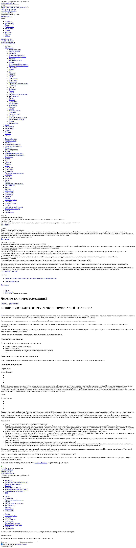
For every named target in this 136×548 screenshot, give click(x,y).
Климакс (12, 100)
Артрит (11, 62)
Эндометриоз (13, 123)
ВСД (10, 71)
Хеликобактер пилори (16, 119)
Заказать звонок (6, 16)
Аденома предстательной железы (16, 482)
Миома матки (13, 103)
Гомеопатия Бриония (12, 281)
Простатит (12, 112)
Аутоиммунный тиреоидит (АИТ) (16, 489)
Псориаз (11, 116)
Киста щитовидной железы (18, 94)
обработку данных (20, 544)
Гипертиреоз (13, 78)
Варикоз (11, 69)
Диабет (11, 91)
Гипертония (13, 80)
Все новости (5, 285)
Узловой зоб (9, 521)
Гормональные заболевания (18, 84)
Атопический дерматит (17, 55)
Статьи (7, 36)
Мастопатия (13, 101)
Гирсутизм (12, 85)
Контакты (8, 32)
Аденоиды (12, 53)
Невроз (11, 109)
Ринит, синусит (10, 519)
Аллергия (12, 58)
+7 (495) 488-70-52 (7, 13)
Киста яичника (14, 96)
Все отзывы (5, 239)
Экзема (11, 121)
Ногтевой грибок (15, 110)
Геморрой (12, 75)
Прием (7, 25)
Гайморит (12, 73)
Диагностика (9, 27)
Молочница (13, 105)
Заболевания (9, 23)
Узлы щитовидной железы (18, 118)
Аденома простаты (15, 60)
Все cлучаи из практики (9, 271)
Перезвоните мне (7, 546)
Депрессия (12, 89)
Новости (8, 34)
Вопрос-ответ (9, 28)
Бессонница (13, 67)
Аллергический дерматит (17, 57)
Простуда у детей (15, 114)
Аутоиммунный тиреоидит (18, 64)
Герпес (11, 76)
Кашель (11, 92)
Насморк (12, 107)
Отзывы (7, 30)
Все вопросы (5, 225)
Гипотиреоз (13, 82)
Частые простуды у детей (13, 525)
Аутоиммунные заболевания (18, 66)
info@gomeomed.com (8, 3)
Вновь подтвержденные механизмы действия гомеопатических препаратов (30, 278)
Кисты (11, 98)
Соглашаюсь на (15, 544)
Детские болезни (14, 51)
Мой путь (8, 21)
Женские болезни (15, 50)
